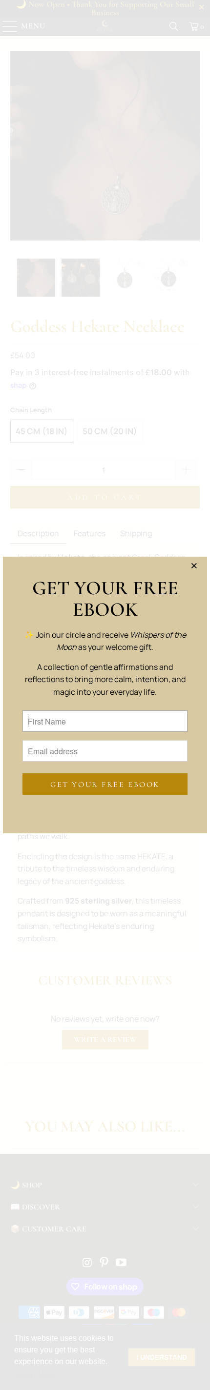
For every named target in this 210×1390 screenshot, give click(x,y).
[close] (196, 567)
